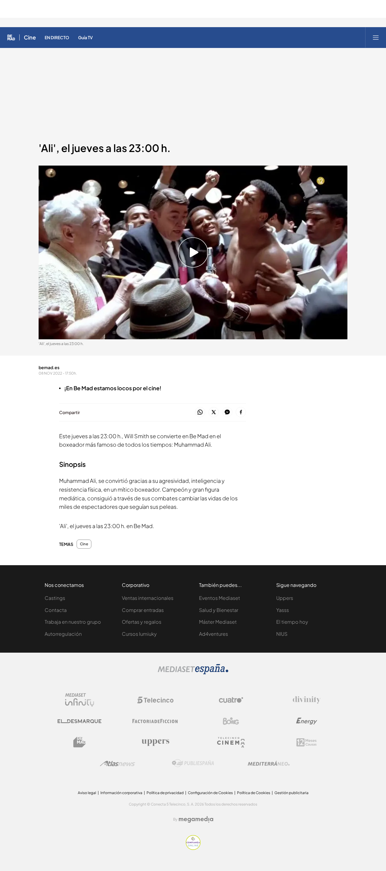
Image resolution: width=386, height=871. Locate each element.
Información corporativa (121, 792)
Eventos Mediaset (219, 598)
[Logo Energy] (306, 721)
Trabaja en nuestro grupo (73, 622)
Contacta (56, 610)
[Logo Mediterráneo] (269, 763)
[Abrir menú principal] (376, 37)
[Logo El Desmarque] (79, 721)
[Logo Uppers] (155, 742)
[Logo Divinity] (307, 700)
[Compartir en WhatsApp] (200, 412)
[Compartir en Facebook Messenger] (227, 412)
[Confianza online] (193, 848)
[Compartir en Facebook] (241, 412)
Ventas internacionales (147, 598)
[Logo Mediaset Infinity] (79, 700)
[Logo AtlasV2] (117, 763)
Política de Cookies (253, 792)
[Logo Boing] (231, 721)
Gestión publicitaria (291, 792)
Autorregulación (63, 634)
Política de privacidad (165, 792)
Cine (30, 37)
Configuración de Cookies (210, 792)
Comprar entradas (143, 610)
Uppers (284, 598)
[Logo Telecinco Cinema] (231, 742)
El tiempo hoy (292, 622)
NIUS (281, 634)
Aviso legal (87, 792)
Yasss (282, 610)
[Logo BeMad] (79, 742)
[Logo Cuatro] (231, 700)
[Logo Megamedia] (196, 819)
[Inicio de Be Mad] (11, 37)
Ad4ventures (213, 634)
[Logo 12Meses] (306, 742)
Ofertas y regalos (141, 622)
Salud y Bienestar (218, 610)
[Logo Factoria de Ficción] (155, 721)
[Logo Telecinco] (155, 700)
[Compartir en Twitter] (213, 412)
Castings (55, 598)
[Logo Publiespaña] (193, 763)
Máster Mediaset (218, 622)
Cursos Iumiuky (139, 634)
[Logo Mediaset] (193, 673)
